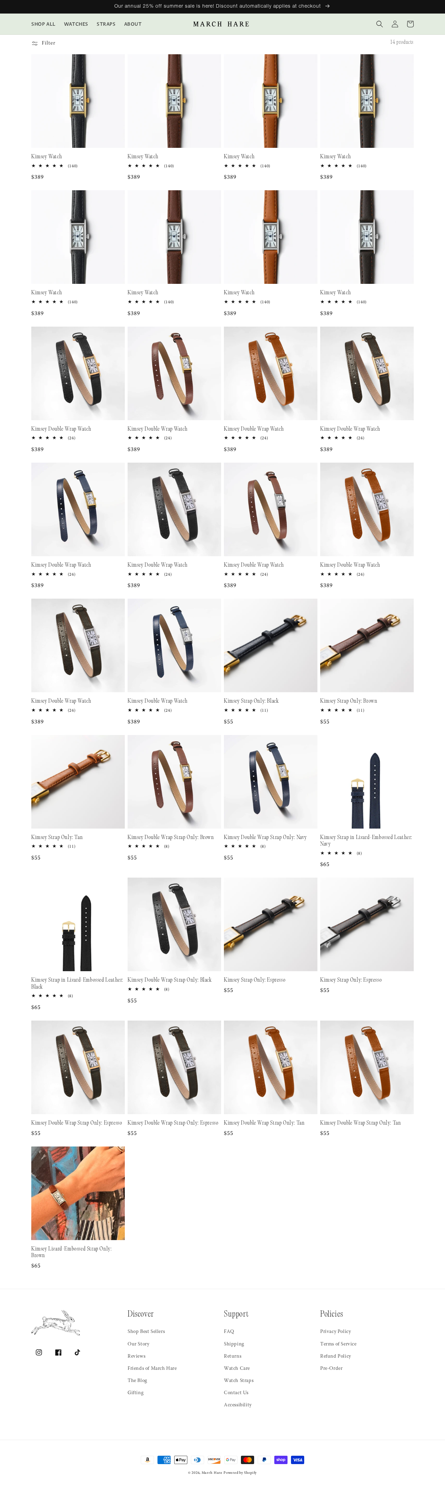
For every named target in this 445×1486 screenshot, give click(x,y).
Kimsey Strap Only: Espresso (254, 980)
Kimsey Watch (46, 157)
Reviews (136, 1356)
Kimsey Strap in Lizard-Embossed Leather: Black (77, 983)
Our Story (138, 1344)
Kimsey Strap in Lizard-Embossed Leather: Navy (366, 841)
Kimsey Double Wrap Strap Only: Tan (264, 1123)
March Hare (212, 1473)
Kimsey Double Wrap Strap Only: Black (170, 980)
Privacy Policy (335, 1331)
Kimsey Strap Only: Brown (348, 701)
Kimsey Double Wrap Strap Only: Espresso (76, 1123)
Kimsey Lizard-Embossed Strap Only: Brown (71, 1252)
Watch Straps (238, 1381)
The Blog (137, 1381)
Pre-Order (331, 1368)
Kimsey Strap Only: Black (251, 701)
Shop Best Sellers (146, 1331)
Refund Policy (335, 1356)
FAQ (229, 1331)
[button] (379, 24)
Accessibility (238, 1405)
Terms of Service (338, 1344)
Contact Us (236, 1393)
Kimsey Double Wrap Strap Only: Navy (265, 838)
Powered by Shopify (240, 1473)
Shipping (234, 1344)
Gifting (136, 1393)
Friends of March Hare (152, 1368)
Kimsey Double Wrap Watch (61, 429)
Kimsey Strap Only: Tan (57, 838)
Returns (232, 1356)
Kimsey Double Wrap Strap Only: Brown (171, 838)
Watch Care (237, 1368)
